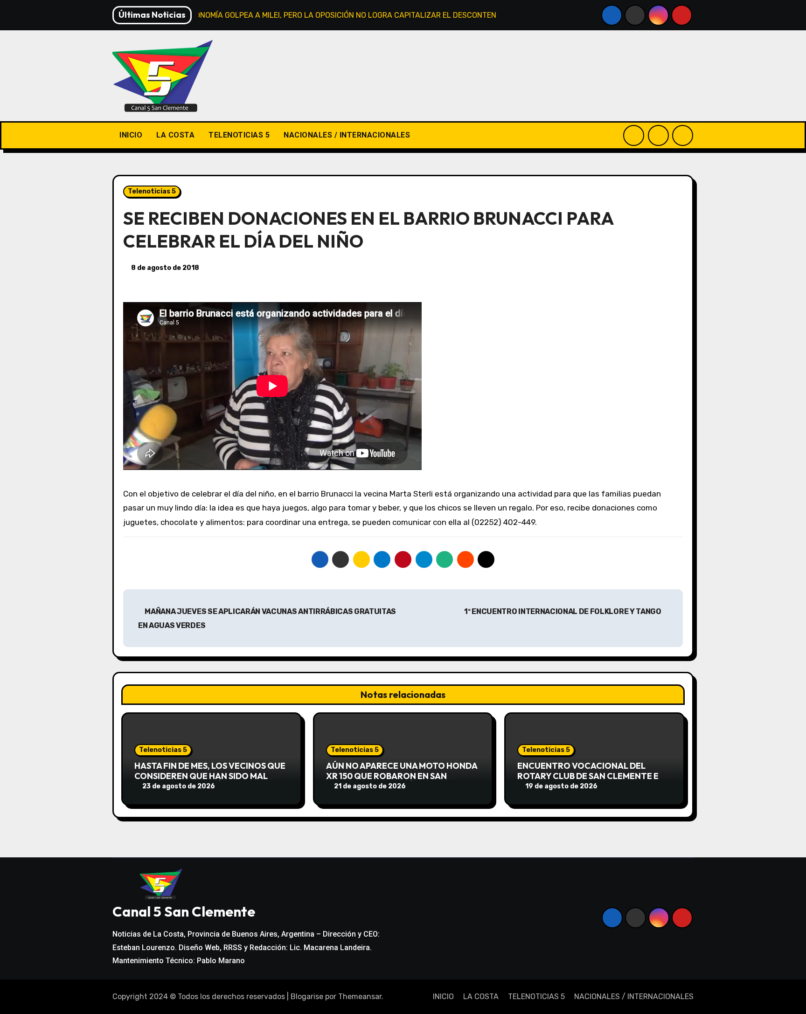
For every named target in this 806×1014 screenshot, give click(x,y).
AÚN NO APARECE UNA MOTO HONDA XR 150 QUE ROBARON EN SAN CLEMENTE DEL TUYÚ (401, 775)
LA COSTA (175, 135)
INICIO (130, 135)
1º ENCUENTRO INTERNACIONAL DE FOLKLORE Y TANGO (563, 611)
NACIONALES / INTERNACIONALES (347, 135)
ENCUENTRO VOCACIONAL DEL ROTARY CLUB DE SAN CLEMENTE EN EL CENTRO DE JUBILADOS (591, 775)
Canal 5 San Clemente (183, 911)
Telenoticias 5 (152, 191)
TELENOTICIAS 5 (239, 135)
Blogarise (307, 996)
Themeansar (360, 996)
